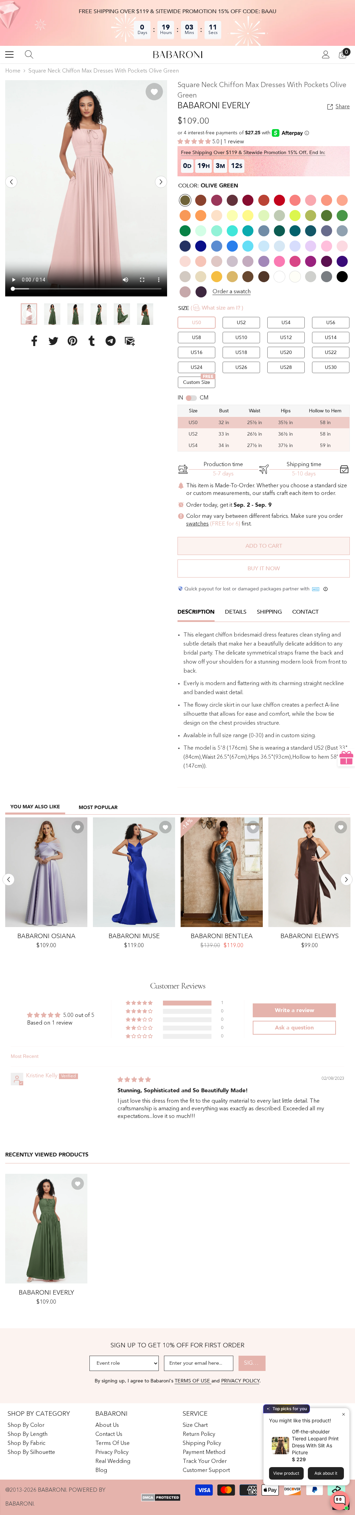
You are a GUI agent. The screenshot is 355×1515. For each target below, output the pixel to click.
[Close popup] (343, 1414)
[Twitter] (53, 341)
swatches (197, 524)
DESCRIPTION (196, 612)
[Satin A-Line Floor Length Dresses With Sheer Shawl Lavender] (46, 872)
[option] (86, 188)
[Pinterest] (72, 341)
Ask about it (325, 1473)
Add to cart (263, 546)
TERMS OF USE (193, 1381)
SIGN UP (255, 1363)
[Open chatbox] (339, 1500)
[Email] (129, 341)
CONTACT (305, 612)
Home (12, 71)
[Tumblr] (91, 341)
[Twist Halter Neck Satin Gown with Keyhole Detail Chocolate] (309, 872)
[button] (11, 182)
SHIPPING (269, 612)
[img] (134, 1080)
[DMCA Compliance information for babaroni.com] (160, 1497)
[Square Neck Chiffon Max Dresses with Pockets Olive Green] (46, 1228)
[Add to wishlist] (154, 91)
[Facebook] (34, 341)
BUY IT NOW (264, 568)
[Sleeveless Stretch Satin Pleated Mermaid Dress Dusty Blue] (222, 872)
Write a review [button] (294, 1010)
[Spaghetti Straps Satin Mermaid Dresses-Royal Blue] (134, 872)
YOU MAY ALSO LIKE (35, 806)
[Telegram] (110, 341)
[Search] (29, 54)
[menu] (9, 54)
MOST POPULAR (98, 807)
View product (286, 1473)
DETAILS (235, 612)
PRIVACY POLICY (240, 1381)
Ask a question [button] (294, 1028)
